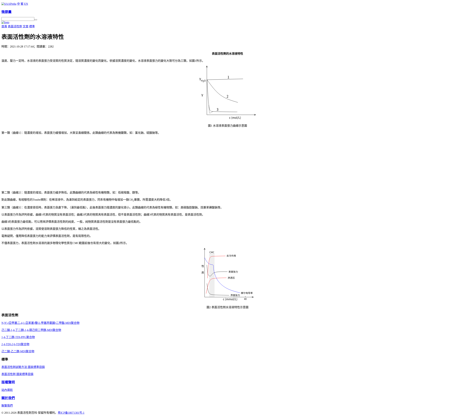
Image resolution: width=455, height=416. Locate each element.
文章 (25, 26)
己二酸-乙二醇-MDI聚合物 (17, 351)
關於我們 (8, 398)
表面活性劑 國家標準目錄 (17, 374)
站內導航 (7, 389)
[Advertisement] (227, 162)
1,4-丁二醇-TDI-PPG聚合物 (18, 337)
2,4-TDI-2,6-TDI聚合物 (15, 344)
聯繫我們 (7, 405)
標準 (32, 26)
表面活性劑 (15, 26)
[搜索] (35, 19)
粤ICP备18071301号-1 (71, 412)
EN (26, 3)
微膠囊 (6, 12)
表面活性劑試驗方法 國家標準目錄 (23, 367)
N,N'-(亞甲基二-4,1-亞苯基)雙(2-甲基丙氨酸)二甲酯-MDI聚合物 (40, 322)
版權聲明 (8, 382)
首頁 (4, 26)
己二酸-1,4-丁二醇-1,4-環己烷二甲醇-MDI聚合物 (31, 330)
